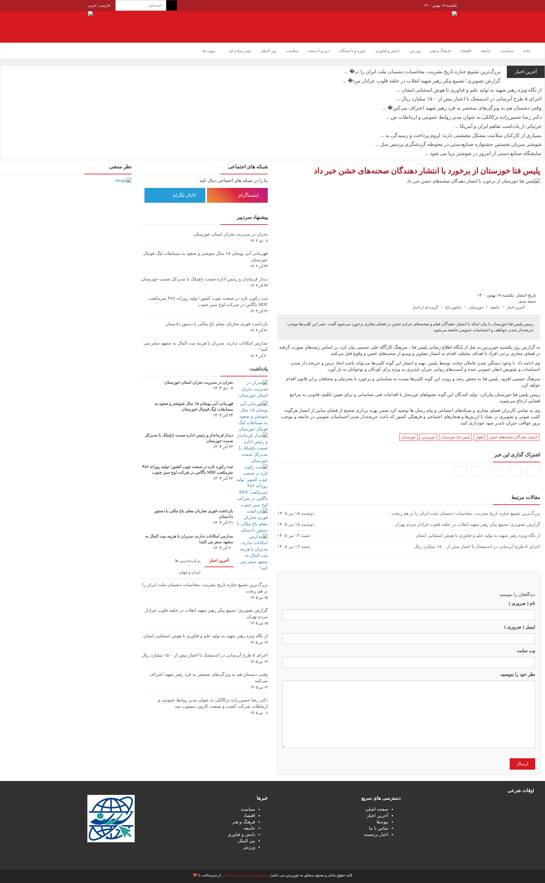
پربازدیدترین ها (188, 560)
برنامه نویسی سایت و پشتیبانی (246, 875)
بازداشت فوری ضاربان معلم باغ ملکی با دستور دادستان (217, 323)
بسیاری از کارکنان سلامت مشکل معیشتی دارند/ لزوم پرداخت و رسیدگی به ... (461, 135)
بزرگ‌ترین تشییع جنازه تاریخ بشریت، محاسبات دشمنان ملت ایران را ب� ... (422, 71)
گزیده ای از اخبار (425, 307)
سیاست (507, 50)
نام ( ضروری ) (522, 603)
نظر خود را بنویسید (518, 674)
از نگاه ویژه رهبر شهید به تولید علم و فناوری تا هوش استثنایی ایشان (205, 636)
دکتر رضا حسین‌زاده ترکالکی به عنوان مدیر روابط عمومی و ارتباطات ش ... (464, 117)
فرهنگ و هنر (440, 50)
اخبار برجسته (376, 834)
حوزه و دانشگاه (352, 50)
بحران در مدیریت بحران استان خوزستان (231, 234)
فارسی (104, 5)
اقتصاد (465, 50)
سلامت (292, 50)
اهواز (479, 437)
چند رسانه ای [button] (239, 50)
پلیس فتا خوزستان (455, 437)
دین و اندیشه (319, 50)
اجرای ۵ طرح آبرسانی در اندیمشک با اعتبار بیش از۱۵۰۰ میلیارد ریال (205, 655)
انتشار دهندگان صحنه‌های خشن (513, 437)
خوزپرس (428, 437)
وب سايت (526, 650)
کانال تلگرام (185, 195)
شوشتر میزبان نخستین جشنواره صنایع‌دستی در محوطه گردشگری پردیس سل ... (458, 144)
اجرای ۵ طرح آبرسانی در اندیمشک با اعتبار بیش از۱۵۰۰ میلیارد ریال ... (469, 98)
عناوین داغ (453, 307)
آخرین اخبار (515, 307)
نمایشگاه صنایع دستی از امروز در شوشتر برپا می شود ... (483, 153)
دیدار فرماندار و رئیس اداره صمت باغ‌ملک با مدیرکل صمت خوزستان (204, 279)
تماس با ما (378, 828)
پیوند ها (208, 50)
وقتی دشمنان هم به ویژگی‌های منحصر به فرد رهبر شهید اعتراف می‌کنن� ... (462, 108)
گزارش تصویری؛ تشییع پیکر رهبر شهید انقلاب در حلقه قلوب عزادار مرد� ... (422, 80)
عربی (92, 5)
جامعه (486, 50)
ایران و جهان (190, 572)
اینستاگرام (249, 195)
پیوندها (382, 822)
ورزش (415, 50)
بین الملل (269, 50)
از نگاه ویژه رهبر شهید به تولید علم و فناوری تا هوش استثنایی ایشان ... (469, 90)
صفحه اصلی (376, 809)
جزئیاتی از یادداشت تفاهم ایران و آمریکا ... (498, 126)
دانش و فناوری (387, 50)
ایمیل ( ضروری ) (519, 627)
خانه (526, 50)
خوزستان (476, 307)
